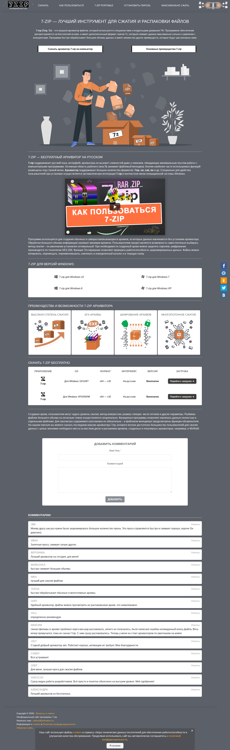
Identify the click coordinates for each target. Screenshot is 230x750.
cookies (36, 724)
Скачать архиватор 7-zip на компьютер (70, 49)
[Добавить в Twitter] (224, 288)
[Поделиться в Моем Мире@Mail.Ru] (224, 273)
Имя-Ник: (115, 450)
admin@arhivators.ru (43, 720)
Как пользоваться (71, 5)
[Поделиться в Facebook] (224, 265)
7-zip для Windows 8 (70, 288)
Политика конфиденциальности (59, 724)
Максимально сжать (175, 5)
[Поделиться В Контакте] (224, 295)
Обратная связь (25, 728)
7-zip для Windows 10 (71, 277)
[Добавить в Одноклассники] (224, 280)
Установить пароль (137, 5)
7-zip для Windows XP (158, 288)
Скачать (43, 5)
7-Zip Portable (104, 5)
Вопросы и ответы (45, 713)
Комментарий (115, 463)
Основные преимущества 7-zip (163, 49)
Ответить (195, 524)
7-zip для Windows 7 (157, 277)
